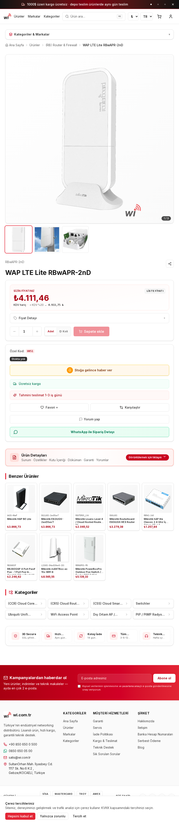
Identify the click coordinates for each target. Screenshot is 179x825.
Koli (65, 331)
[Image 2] (47, 239)
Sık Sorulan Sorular (106, 754)
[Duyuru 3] (165, 4)
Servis (97, 727)
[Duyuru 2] (158, 4)
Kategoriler (52, 16)
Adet (51, 331)
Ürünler (19, 16)
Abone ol (164, 678)
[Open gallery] (89, 139)
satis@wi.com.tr (20, 757)
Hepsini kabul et (20, 816)
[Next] (167, 139)
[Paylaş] (170, 264)
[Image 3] (75, 239)
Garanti (98, 721)
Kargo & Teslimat (105, 741)
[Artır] (37, 331)
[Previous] (12, 139)
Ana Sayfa (70, 721)
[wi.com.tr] (7, 16)
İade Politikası (103, 734)
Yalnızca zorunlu (52, 816)
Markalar (34, 16)
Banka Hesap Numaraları (155, 734)
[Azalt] (14, 331)
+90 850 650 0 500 (23, 744)
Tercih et (79, 816)
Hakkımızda (146, 721)
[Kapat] (173, 4)
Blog (141, 747)
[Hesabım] (171, 16)
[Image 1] (18, 239)
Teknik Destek (103, 747)
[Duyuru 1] (151, 4)
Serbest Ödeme (149, 741)
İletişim (142, 727)
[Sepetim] (159, 16)
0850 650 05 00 (20, 751)
